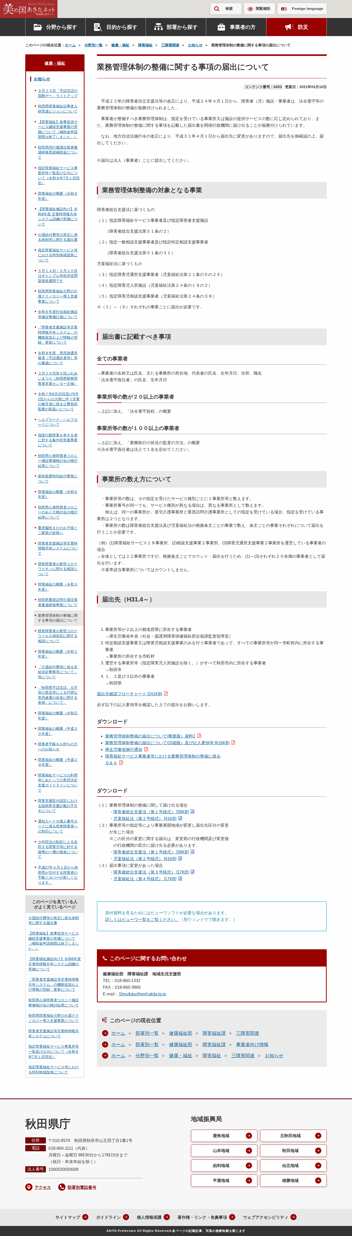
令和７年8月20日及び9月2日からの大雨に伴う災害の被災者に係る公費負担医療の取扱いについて (59, 401)
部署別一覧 (147, 1033)
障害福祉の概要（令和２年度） (58, 654)
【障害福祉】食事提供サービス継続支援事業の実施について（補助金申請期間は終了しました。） (58, 129)
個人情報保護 (149, 1217)
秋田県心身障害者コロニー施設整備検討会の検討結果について (58, 461)
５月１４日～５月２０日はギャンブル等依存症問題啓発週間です (58, 276)
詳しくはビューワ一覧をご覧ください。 (142, 919)
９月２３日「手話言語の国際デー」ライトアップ (58, 93)
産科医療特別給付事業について (58, 478)
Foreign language (307, 8)
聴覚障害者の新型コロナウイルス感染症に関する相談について (58, 636)
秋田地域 (290, 1150)
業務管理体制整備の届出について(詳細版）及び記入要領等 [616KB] (167, 743)
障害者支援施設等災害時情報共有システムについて (58, 548)
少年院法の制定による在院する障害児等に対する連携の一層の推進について (58, 849)
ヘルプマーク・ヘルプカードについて (58, 422)
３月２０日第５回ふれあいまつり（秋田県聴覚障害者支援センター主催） (58, 378)
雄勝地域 (290, 1180)
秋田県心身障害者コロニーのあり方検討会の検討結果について (58, 512)
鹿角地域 (221, 1135)
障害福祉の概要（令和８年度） (58, 196)
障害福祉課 (214, 1033)
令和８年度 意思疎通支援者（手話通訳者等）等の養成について (58, 358)
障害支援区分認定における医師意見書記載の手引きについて (58, 806)
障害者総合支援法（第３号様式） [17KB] (151, 872)
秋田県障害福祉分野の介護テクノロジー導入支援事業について (58, 296)
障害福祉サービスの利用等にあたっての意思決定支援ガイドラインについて (58, 782)
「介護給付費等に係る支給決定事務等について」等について (58, 672)
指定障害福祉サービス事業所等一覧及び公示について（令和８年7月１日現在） (59, 175)
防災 (303, 27)
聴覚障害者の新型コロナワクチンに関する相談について (58, 569)
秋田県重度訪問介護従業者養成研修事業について (58, 602)
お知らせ (195, 45)
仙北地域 (290, 1165)
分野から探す (61, 27)
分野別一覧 (94, 45)
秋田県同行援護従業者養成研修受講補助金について (58, 152)
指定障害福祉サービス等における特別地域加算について (58, 255)
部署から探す (182, 27)
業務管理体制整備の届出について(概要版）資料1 (150, 736)
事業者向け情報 (252, 1044)
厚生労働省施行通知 (123, 749)
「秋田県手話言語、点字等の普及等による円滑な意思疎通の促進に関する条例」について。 (58, 695)
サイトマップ (67, 1217)
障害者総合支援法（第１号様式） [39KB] (151, 812)
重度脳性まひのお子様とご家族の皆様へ (58, 530)
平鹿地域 (221, 1180)
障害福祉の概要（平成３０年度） (58, 731)
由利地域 (221, 1165)
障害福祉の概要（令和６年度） (58, 494)
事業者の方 (243, 27)
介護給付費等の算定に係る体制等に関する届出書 (58, 237)
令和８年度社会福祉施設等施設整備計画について (58, 314)
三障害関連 (170, 45)
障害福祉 (145, 45)
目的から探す (121, 27)
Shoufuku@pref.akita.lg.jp (142, 994)
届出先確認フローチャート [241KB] (129, 694)
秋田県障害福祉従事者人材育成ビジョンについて (58, 108)
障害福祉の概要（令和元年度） (58, 715)
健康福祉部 (180, 1033)
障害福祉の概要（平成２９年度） (58, 762)
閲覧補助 (263, 8)
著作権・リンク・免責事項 (202, 1217)
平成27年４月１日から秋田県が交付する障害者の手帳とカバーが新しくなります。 (58, 875)
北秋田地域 (290, 1135)
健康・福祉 (120, 45)
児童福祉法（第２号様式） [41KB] (144, 818)
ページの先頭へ (338, 1225)
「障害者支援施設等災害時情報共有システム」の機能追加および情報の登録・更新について (58, 334)
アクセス (43, 1187)
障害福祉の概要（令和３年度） (58, 586)
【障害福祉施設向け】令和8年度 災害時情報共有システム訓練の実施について (58, 216)
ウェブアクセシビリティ (265, 1217)
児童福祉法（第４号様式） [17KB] (144, 879)
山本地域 (221, 1150)
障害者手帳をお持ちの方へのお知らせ (58, 746)
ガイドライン (108, 1217)
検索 (229, 8)
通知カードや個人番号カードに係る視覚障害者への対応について (58, 826)
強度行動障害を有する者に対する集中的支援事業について (58, 440)
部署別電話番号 (82, 1187)
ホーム (70, 45)
